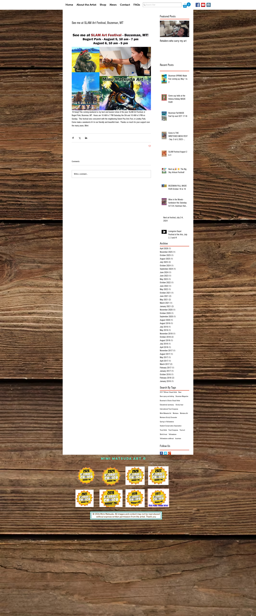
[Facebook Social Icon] (198, 5)
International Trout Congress (169, 409)
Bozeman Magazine (182, 396)
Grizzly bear (179, 405)
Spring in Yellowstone (167, 422)
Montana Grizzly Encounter (168, 417)
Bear (179, 392)
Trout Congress (173, 430)
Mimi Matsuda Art (165, 413)
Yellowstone (172, 434)
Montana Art (184, 413)
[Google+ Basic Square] (169, 453)
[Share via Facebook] (73, 138)
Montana (175, 413)
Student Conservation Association (170, 426)
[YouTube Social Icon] (203, 5)
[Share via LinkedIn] (86, 138)
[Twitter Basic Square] (165, 453)
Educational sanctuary (167, 405)
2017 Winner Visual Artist (168, 392)
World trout (163, 434)
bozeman (178, 438)
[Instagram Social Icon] (209, 5)
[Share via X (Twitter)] (79, 138)
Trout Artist (163, 430)
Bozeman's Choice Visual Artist (170, 401)
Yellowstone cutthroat (167, 438)
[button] (187, 5)
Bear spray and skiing (167, 396)
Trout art (182, 430)
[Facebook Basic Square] (161, 453)
